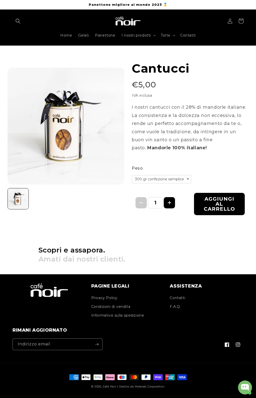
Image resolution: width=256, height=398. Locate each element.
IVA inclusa (142, 95)
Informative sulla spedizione (117, 315)
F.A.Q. (175, 306)
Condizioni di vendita (110, 306)
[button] (18, 21)
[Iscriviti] (96, 344)
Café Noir (109, 386)
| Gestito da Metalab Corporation (140, 386)
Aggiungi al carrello (219, 204)
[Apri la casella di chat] (245, 387)
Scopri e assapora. (82, 254)
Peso (137, 168)
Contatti (177, 298)
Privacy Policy (104, 298)
